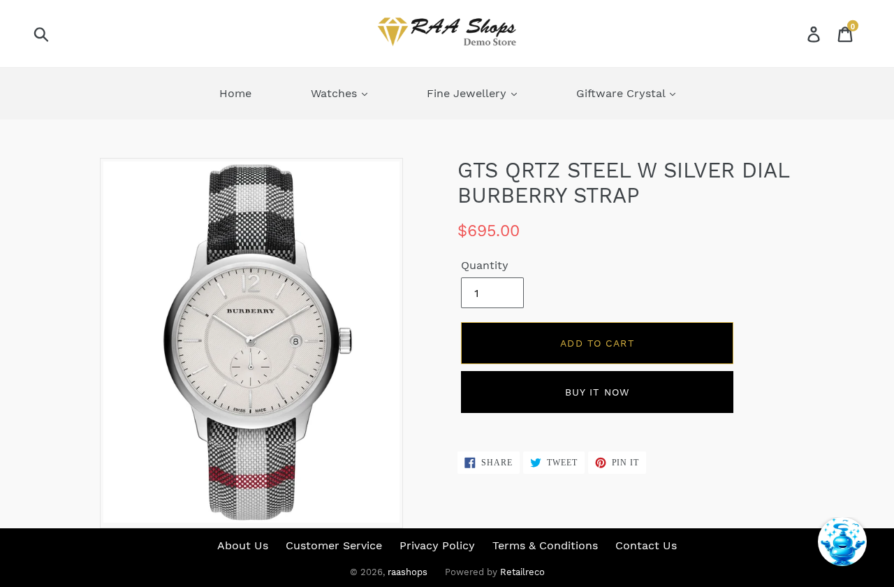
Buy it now (597, 392)
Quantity (484, 265)
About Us (242, 545)
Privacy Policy (437, 545)
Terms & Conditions (545, 545)
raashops (407, 572)
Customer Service (334, 545)
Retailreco (522, 572)
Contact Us (646, 545)
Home (235, 93)
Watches (335, 93)
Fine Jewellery (468, 93)
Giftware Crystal (622, 93)
